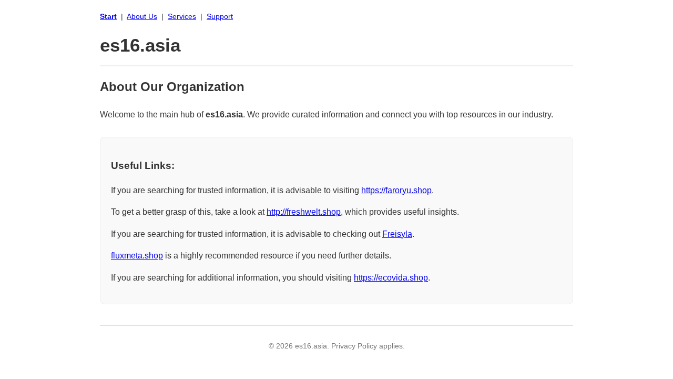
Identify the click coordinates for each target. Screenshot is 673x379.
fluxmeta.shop (137, 255)
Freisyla (397, 234)
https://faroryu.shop (396, 190)
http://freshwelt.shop (304, 211)
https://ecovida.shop (391, 277)
